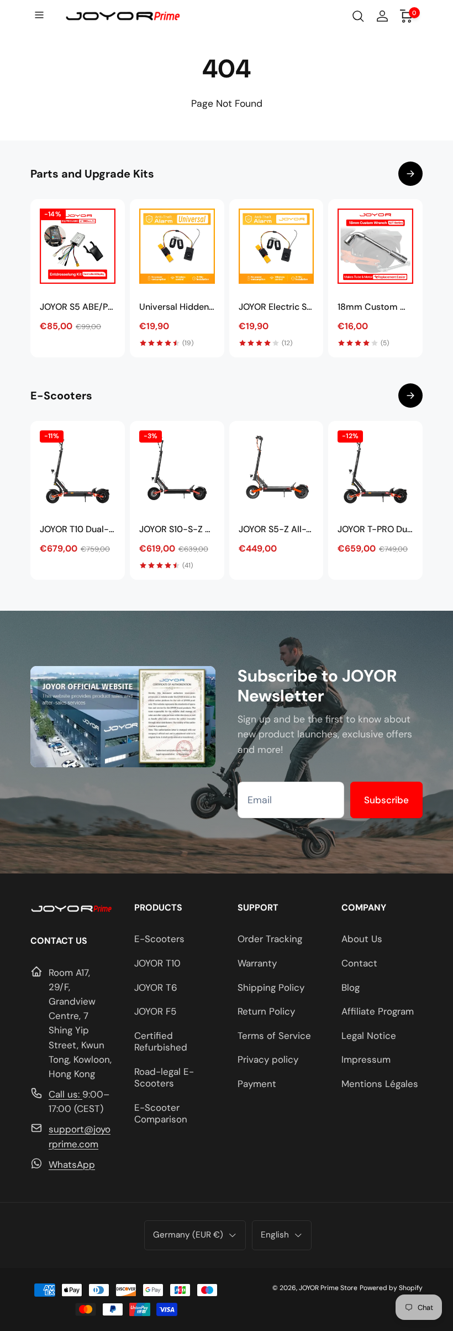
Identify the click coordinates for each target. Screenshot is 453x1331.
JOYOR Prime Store (328, 1287)
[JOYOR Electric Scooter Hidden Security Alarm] (276, 246)
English (275, 1234)
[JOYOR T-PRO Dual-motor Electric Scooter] (375, 468)
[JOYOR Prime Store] (71, 909)
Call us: (65, 1094)
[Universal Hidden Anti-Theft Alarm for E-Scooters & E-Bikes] (177, 246)
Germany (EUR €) (188, 1234)
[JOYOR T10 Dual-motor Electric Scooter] (77, 468)
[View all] (410, 174)
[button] (40, 16)
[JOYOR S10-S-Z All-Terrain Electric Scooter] (177, 468)
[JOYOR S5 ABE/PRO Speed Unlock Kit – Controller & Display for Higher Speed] (77, 246)
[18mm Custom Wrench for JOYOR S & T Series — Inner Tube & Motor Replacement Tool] (375, 246)
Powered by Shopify (391, 1287)
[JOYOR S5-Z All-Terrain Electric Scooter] (276, 468)
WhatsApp (72, 1164)
